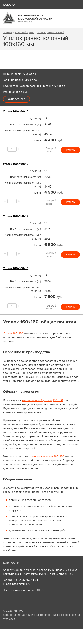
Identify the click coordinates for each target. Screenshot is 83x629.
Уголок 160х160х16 (15, 268)
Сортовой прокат (24, 32)
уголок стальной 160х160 (48, 456)
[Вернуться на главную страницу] (27, 22)
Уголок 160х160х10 (15, 111)
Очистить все (16, 99)
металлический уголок (37, 400)
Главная (7, 32)
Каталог (9, 4)
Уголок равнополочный (50, 32)
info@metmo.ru (21, 584)
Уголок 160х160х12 (15, 164)
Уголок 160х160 (13, 333)
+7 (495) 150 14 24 (27, 580)
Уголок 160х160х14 (15, 216)
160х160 (58, 400)
